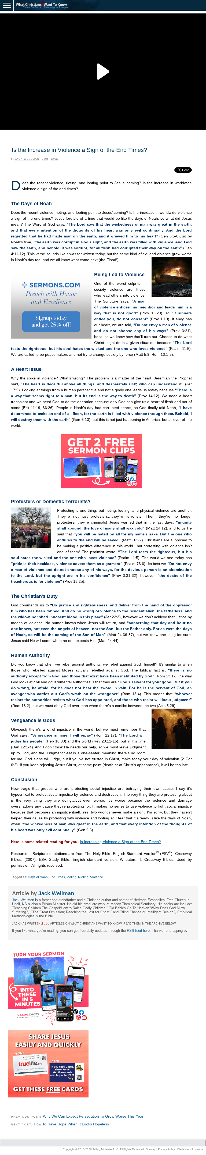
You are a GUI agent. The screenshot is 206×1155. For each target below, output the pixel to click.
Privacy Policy (166, 1149)
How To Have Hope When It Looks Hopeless (71, 1124)
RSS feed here (138, 931)
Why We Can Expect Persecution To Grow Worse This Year (93, 1116)
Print (45, 158)
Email (54, 158)
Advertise (197, 1149)
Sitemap (150, 1149)
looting (71, 877)
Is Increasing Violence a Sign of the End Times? (120, 842)
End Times (57, 877)
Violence (96, 877)
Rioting (83, 877)
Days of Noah (38, 877)
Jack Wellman (27, 158)
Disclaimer (183, 1149)
